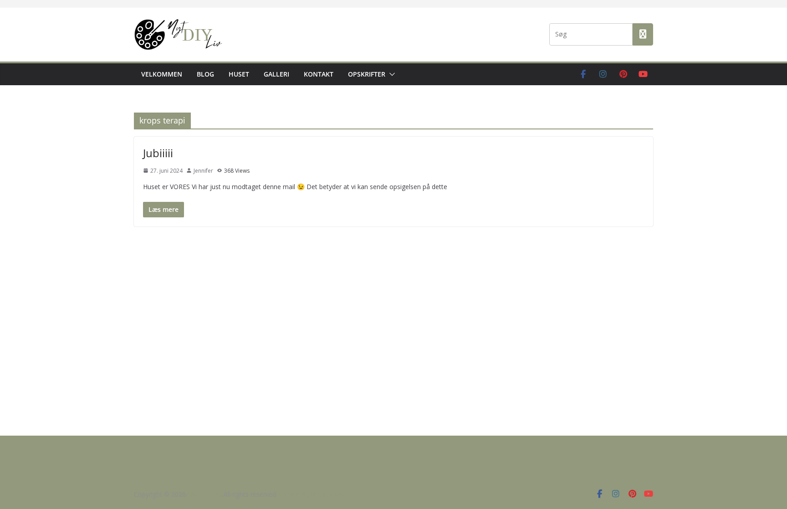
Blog (205, 74)
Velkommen (161, 74)
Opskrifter (366, 74)
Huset (239, 74)
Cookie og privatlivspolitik (316, 494)
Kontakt (318, 74)
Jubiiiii (158, 152)
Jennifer (203, 171)
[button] (390, 74)
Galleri (276, 74)
